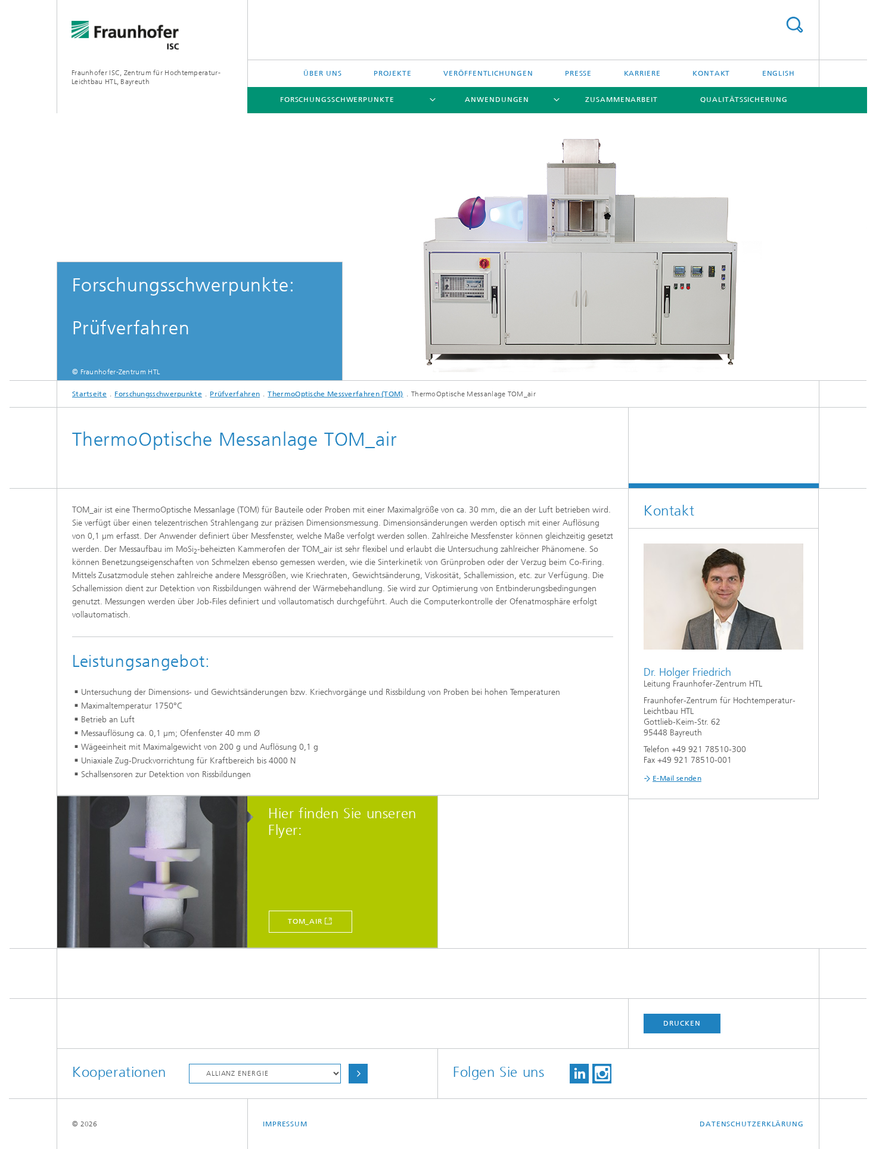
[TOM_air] (158, 872)
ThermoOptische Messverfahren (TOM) (335, 394)
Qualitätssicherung (743, 99)
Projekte (393, 73)
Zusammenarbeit (621, 99)
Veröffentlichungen (488, 73)
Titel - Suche (794, 25)
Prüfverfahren (235, 394)
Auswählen (358, 1073)
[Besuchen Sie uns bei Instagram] (601, 1073)
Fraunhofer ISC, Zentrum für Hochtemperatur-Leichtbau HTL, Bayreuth (146, 77)
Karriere (642, 73)
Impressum (285, 1124)
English (778, 73)
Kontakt (711, 73)
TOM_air (305, 921)
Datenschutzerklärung (752, 1124)
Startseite (89, 394)
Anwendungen (497, 99)
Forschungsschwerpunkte (337, 99)
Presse (578, 73)
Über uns (322, 73)
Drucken (681, 1023)
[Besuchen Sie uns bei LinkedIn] (579, 1073)
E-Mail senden (677, 778)
